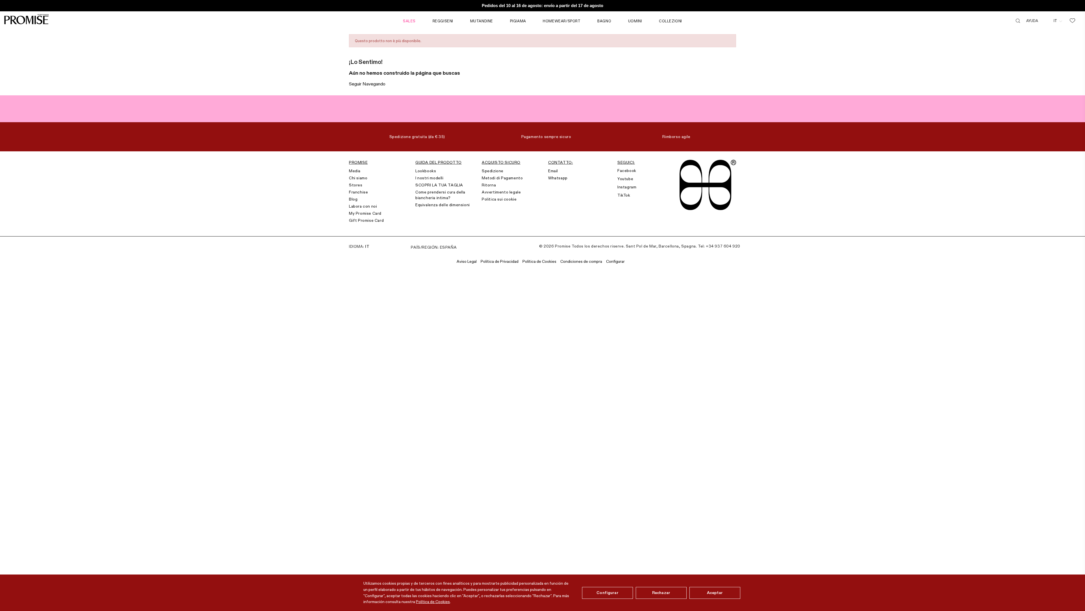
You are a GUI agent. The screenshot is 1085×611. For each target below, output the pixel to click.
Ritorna (489, 185)
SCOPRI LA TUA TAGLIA (439, 185)
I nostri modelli (429, 177)
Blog (353, 199)
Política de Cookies (433, 601)
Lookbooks (425, 170)
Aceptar (715, 592)
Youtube (625, 178)
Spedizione (493, 170)
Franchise (358, 192)
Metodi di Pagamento (502, 177)
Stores (356, 185)
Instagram (626, 187)
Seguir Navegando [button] (367, 84)
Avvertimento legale (501, 192)
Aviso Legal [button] (467, 261)
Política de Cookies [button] (539, 261)
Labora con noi (363, 206)
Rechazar (661, 592)
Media (355, 170)
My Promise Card (365, 213)
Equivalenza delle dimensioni (442, 204)
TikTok (623, 195)
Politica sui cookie (499, 199)
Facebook (626, 170)
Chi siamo (358, 177)
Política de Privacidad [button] (499, 261)
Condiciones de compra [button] (581, 261)
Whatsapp (558, 177)
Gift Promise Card (366, 220)
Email (553, 170)
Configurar (607, 592)
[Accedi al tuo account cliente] (1046, 20)
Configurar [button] (615, 261)
